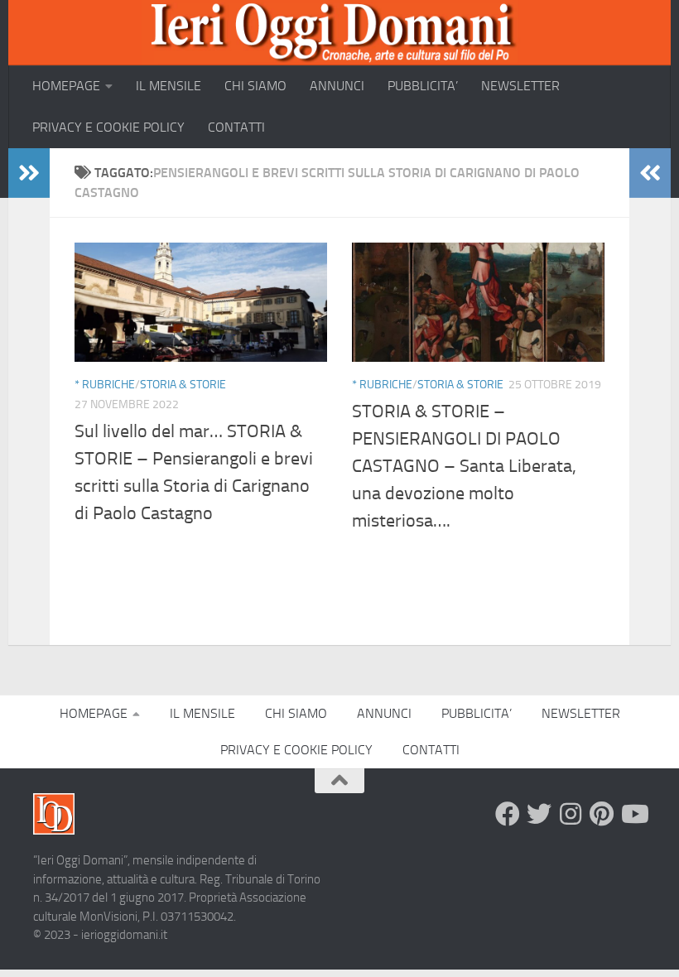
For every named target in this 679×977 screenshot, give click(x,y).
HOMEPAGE (66, 86)
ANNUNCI (337, 86)
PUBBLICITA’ (423, 86)
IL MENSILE (168, 86)
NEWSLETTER (520, 86)
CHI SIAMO (255, 86)
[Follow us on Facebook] (507, 813)
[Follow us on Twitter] (539, 813)
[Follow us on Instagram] (570, 813)
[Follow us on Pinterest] (602, 813)
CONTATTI (236, 127)
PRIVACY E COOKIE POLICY (108, 127)
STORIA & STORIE (183, 385)
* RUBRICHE (105, 385)
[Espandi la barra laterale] (29, 173)
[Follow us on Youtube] (633, 813)
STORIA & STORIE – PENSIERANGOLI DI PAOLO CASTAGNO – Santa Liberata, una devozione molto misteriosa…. (464, 466)
